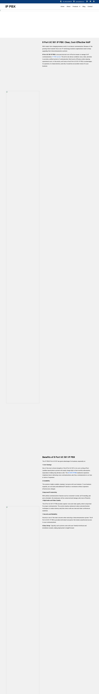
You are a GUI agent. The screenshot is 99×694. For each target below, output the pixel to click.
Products (75, 6)
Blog (84, 6)
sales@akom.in (80, 1)
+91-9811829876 (67, 1)
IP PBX (10, 6)
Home (62, 6)
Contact (90, 6)
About (68, 6)
